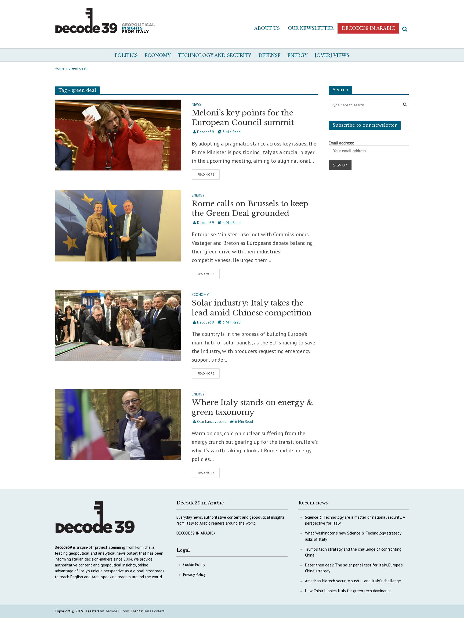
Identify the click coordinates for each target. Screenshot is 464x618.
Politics (126, 55)
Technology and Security (214, 55)
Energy (298, 55)
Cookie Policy (194, 564)
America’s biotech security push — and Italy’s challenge (353, 580)
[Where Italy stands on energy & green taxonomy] (118, 424)
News (196, 105)
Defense (269, 55)
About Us (267, 28)
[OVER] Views (332, 55)
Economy (158, 55)
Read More (205, 174)
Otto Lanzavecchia (211, 421)
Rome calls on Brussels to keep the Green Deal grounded (250, 208)
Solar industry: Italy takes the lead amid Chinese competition (251, 307)
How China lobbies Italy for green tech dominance (348, 590)
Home (59, 68)
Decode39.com (117, 611)
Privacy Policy (194, 574)
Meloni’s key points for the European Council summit (243, 117)
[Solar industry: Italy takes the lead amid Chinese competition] (118, 324)
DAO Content (154, 611)
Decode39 (205, 131)
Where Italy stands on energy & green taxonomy (252, 407)
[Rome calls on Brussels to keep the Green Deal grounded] (118, 225)
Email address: (341, 143)
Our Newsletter (311, 28)
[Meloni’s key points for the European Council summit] (118, 134)
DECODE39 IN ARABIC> (196, 533)
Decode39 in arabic (368, 28)
